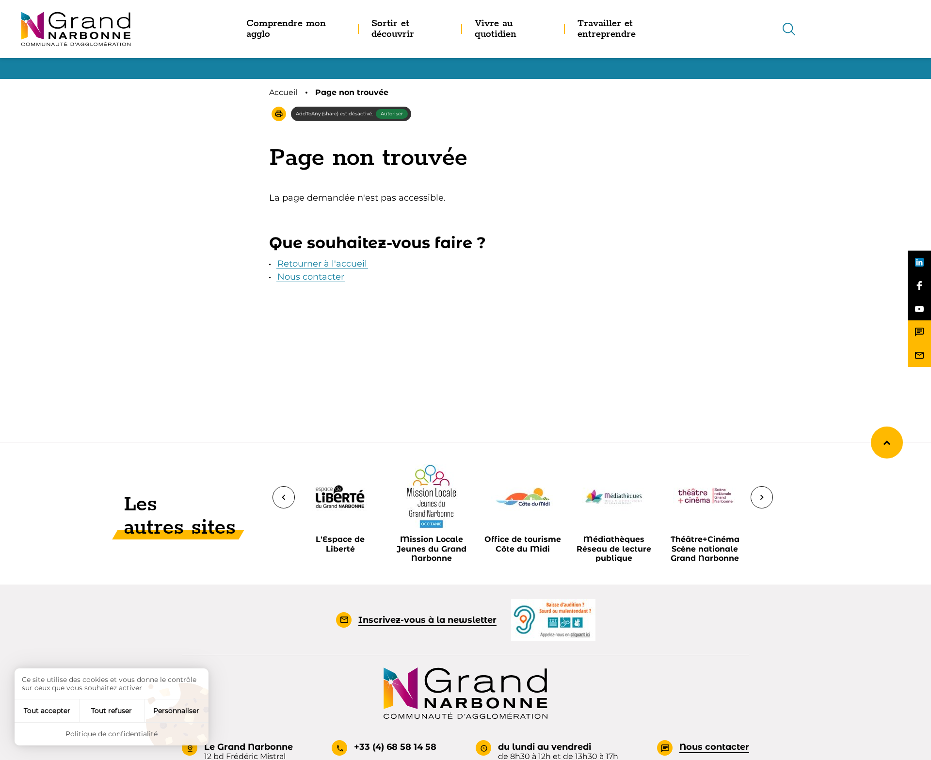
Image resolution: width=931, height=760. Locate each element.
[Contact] (919, 332)
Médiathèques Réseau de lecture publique (614, 548)
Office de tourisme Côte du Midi (522, 544)
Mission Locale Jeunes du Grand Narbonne (431, 548)
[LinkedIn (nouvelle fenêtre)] (919, 262)
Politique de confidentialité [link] (111, 733)
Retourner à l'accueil (322, 263)
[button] (279, 114)
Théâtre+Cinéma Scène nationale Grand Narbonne (705, 548)
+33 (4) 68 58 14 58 (395, 747)
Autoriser (392, 114)
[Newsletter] (919, 355)
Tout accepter (47, 710)
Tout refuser (111, 710)
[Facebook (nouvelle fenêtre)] (919, 285)
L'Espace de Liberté (340, 544)
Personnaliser (176, 710)
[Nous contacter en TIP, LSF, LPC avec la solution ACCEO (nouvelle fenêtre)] (553, 619)
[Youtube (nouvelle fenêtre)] (919, 308)
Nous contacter (310, 276)
